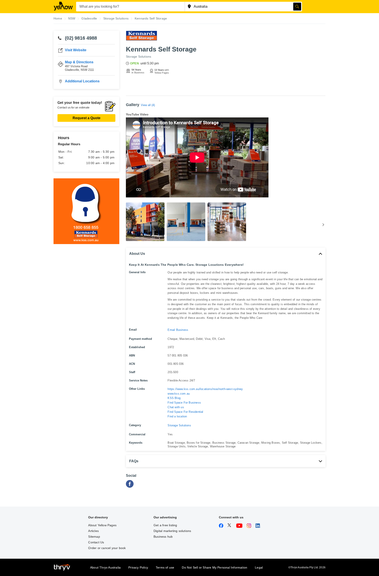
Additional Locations (82, 81)
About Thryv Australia (105, 567)
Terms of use (165, 567)
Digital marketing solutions (172, 531)
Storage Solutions (138, 56)
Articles (93, 531)
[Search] (297, 7)
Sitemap (94, 536)
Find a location (177, 416)
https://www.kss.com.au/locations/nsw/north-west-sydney (205, 389)
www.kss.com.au (179, 393)
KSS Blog (174, 398)
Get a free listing (165, 525)
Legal (259, 567)
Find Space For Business (184, 402)
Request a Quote (86, 118)
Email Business (178, 329)
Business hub (163, 536)
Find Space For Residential (185, 411)
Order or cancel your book (107, 548)
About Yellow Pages (102, 525)
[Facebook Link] (130, 486)
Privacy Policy (138, 567)
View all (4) (148, 105)
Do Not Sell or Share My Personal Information (214, 567)
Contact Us (96, 542)
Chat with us (176, 407)
